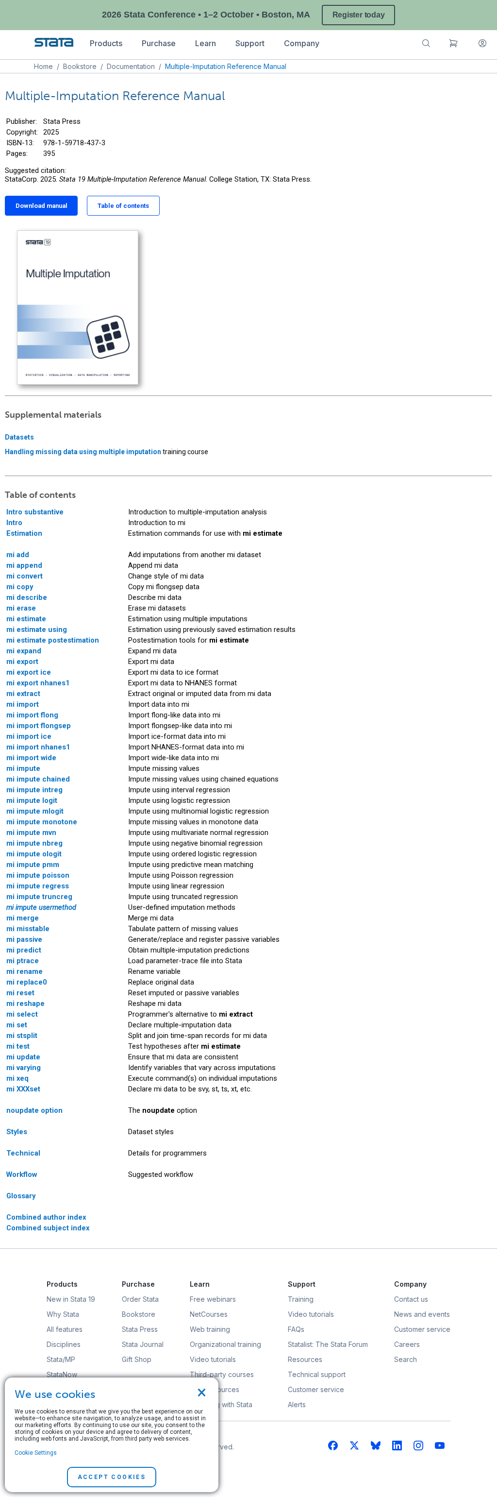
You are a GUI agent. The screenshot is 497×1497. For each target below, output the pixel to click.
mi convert (24, 576)
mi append (24, 565)
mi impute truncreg (39, 896)
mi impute (23, 768)
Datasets (19, 437)
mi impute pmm (32, 864)
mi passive (24, 939)
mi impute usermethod (41, 907)
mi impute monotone (41, 821)
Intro (14, 522)
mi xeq (17, 1078)
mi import (22, 704)
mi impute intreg (34, 789)
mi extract (23, 693)
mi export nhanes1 (37, 683)
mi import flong (32, 715)
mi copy (19, 586)
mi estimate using (36, 629)
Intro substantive (35, 512)
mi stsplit (21, 1035)
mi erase (21, 608)
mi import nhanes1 (38, 747)
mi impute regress (37, 886)
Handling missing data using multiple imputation (83, 452)
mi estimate (26, 618)
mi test (18, 1046)
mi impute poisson (37, 875)
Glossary (20, 1195)
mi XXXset (23, 1089)
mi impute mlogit (35, 811)
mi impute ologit (34, 854)
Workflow (21, 1174)
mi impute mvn (31, 832)
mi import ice (28, 736)
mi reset (20, 992)
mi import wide (31, 757)
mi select (22, 1014)
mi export (22, 661)
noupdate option (34, 1110)
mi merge (22, 918)
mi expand (23, 650)
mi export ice (28, 672)
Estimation (24, 533)
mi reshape (25, 1003)
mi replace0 (26, 982)
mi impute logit (31, 800)
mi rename (24, 971)
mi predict (23, 950)
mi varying (23, 1067)
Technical (23, 1153)
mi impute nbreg (34, 843)
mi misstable (28, 928)
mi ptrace (22, 960)
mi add (17, 554)
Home (43, 66)
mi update (23, 1057)
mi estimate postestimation (52, 640)
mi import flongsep (38, 725)
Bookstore (80, 66)
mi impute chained (38, 779)
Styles (16, 1131)
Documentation (131, 66)
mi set (16, 1025)
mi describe (26, 597)
